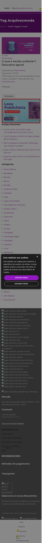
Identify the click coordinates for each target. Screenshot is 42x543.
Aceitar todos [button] (21, 278)
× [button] (37, 257)
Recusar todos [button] (21, 284)
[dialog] (21, 271)
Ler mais (13, 272)
